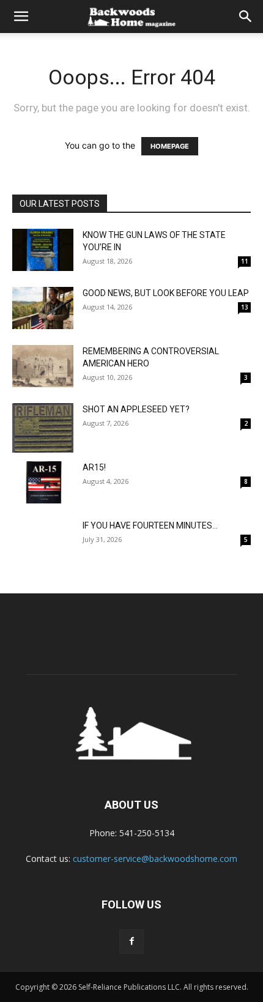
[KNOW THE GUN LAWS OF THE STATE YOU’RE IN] (42, 250)
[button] (20, 16)
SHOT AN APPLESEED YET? (136, 409)
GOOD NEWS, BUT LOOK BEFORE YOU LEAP (166, 293)
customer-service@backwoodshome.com (155, 858)
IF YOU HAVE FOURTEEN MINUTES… (150, 525)
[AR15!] (42, 482)
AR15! (94, 467)
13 (244, 307)
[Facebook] (131, 941)
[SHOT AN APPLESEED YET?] (42, 428)
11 (244, 261)
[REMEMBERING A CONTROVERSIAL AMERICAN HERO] (42, 366)
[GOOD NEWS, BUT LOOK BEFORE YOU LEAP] (42, 308)
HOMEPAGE (169, 146)
